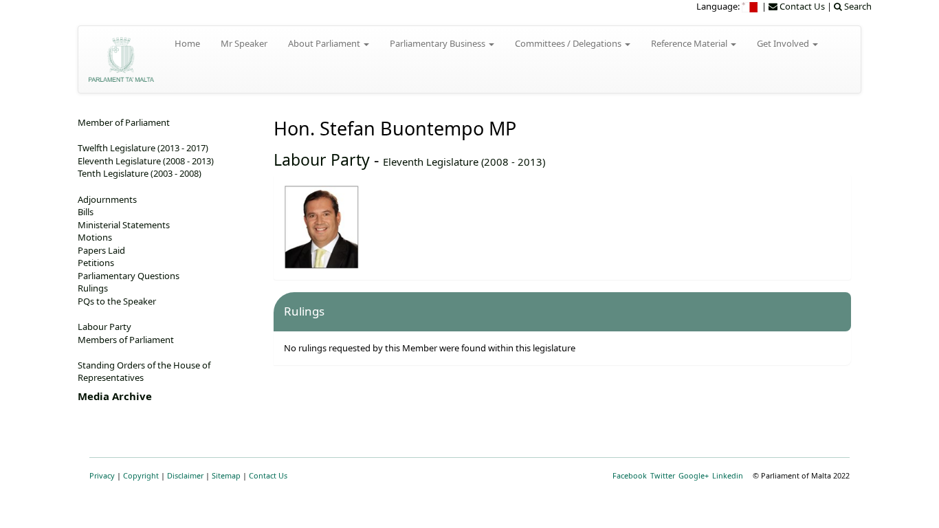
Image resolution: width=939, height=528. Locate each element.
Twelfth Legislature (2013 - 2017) (143, 148)
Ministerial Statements (124, 225)
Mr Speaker (244, 43)
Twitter (662, 475)
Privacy (102, 475)
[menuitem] (751, 6)
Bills (85, 212)
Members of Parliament (126, 339)
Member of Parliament (124, 122)
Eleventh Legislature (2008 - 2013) (464, 161)
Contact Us (268, 475)
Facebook (629, 475)
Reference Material (690, 43)
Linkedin (727, 475)
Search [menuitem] (857, 6)
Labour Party (322, 159)
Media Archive (115, 396)
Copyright (141, 475)
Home (187, 43)
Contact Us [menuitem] (801, 6)
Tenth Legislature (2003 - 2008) (139, 173)
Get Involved (784, 43)
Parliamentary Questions (128, 276)
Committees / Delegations (569, 43)
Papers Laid (101, 250)
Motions (95, 237)
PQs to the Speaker (117, 301)
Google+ (693, 475)
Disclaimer (185, 475)
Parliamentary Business (438, 43)
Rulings (93, 288)
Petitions (96, 262)
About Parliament (325, 43)
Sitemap (226, 475)
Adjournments (107, 199)
